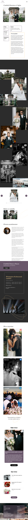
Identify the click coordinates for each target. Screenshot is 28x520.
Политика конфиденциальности (7, 513)
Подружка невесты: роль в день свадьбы (16, 489)
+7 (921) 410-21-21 (8, 282)
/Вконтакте (6, 360)
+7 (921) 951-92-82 (8, 283)
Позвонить (13, 282)
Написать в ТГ (20, 283)
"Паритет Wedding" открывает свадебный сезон (17, 475)
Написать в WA (16, 282)
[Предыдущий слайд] (2, 196)
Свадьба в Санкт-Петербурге (20, 513)
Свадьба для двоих (19, 515)
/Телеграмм (6, 388)
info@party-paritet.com (8, 285)
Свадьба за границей (19, 514)
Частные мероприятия (19, 516)
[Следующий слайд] (26, 196)
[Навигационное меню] (26, 1)
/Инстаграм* (7, 330)
